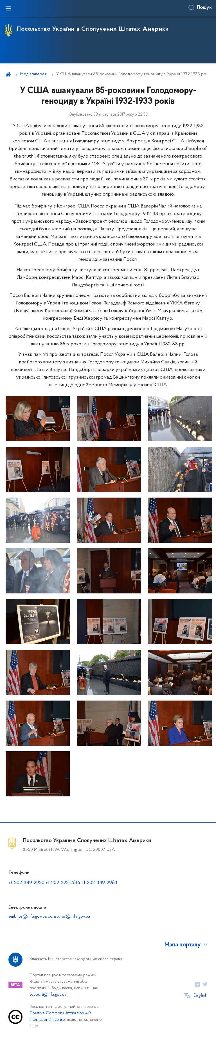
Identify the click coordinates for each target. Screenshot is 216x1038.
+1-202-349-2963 (99, 882)
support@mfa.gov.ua (48, 995)
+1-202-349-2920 (26, 882)
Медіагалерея (33, 74)
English (201, 995)
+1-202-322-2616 (63, 882)
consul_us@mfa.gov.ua (69, 916)
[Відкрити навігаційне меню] (8, 8)
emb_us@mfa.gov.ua (27, 916)
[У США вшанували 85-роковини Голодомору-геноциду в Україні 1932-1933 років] (38, 418)
